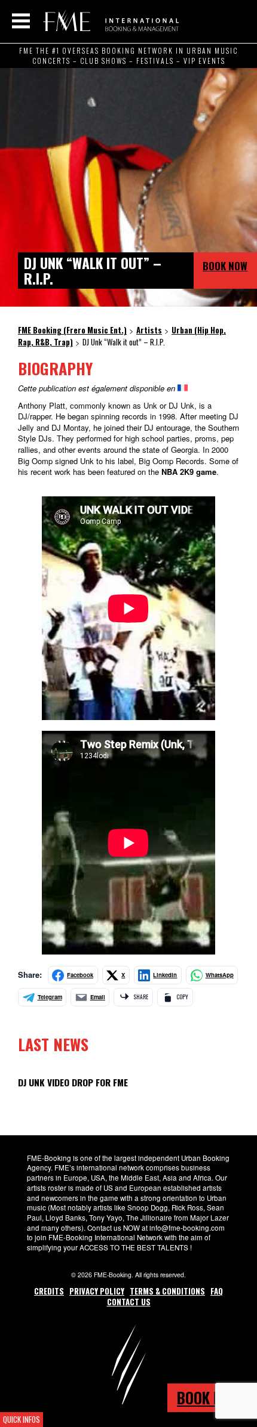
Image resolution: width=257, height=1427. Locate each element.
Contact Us (129, 1302)
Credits (49, 1291)
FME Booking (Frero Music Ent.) (109, 21)
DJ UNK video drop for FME (73, 1082)
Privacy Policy (96, 1291)
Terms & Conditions (167, 1291)
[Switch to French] (183, 388)
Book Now (225, 265)
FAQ (216, 1291)
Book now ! (212, 1397)
